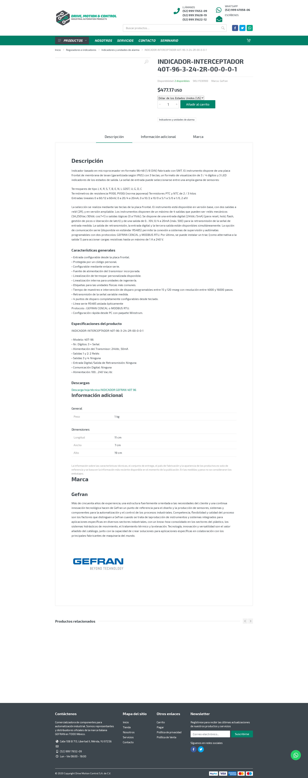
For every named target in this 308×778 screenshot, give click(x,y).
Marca (198, 136)
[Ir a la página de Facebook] (235, 28)
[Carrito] (248, 40)
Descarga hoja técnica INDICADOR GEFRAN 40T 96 (103, 389)
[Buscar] (223, 28)
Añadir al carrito (197, 104)
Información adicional (158, 136)
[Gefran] (98, 564)
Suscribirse (242, 734)
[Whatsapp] (249, 28)
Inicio (58, 49)
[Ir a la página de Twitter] (242, 28)
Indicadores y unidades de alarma (120, 49)
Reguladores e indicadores (81, 49)
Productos (73, 40)
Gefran (224, 80)
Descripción (114, 136)
